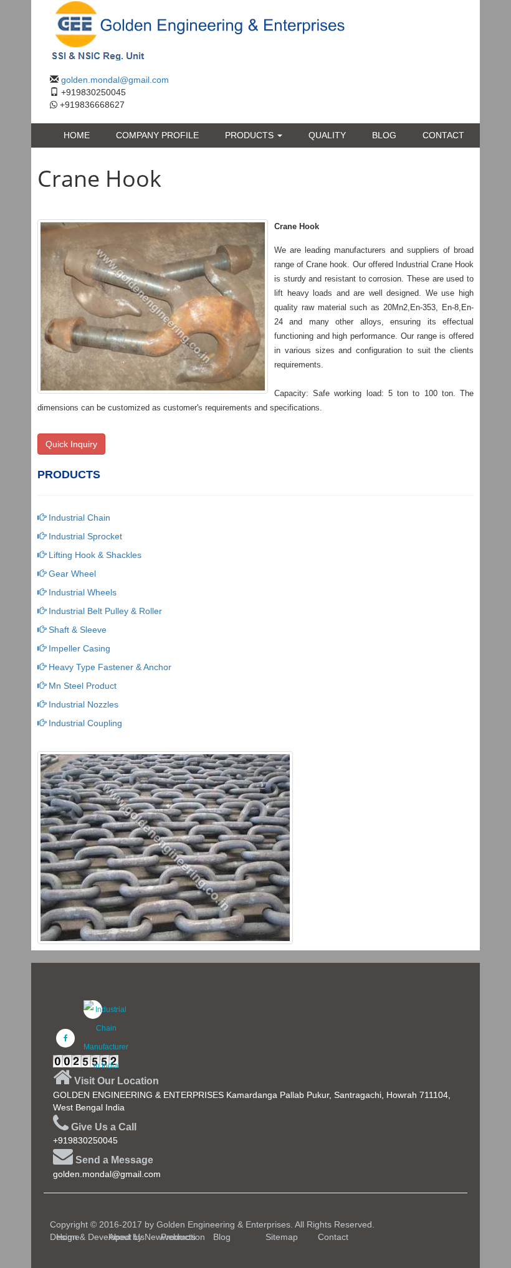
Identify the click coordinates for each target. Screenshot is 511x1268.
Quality (327, 135)
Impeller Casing (78, 648)
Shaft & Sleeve (76, 630)
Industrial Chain (78, 518)
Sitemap (281, 1237)
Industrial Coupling (84, 723)
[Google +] (93, 1009)
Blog (384, 135)
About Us (126, 1237)
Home (77, 135)
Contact (443, 135)
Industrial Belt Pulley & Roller (104, 611)
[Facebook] (65, 1038)
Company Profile (157, 135)
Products (250, 135)
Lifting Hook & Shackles (93, 555)
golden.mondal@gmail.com (115, 80)
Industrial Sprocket (84, 536)
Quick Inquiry (71, 444)
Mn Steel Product (81, 686)
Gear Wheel (71, 574)
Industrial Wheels (81, 592)
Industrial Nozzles (82, 704)
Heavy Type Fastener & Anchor (108, 667)
